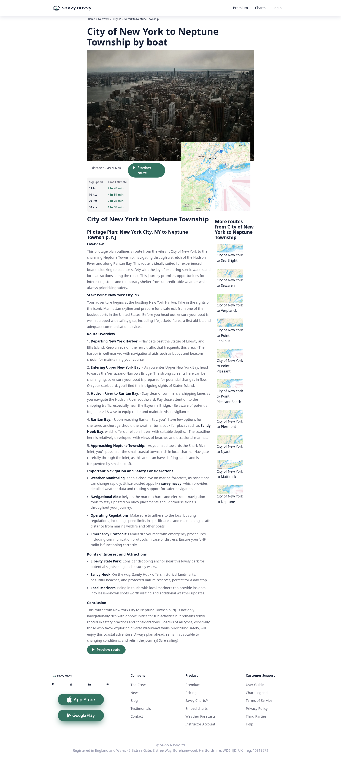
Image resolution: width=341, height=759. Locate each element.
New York (103, 19)
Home (91, 19)
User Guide (255, 684)
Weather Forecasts (200, 716)
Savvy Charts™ (197, 700)
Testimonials (141, 708)
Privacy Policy (257, 708)
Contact (137, 716)
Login (277, 8)
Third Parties (256, 716)
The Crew (138, 684)
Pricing (191, 692)
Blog (134, 700)
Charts (260, 8)
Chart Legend (257, 692)
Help (249, 724)
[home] (78, 8)
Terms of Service (259, 700)
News (135, 692)
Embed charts (196, 708)
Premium (240, 8)
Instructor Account (200, 724)
